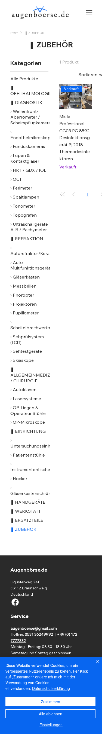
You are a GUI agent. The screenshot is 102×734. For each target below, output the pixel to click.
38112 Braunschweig (28, 588)
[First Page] (62, 194)
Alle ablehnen (50, 713)
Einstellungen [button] (51, 724)
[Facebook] (15, 602)
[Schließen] (94, 664)
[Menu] (89, 12)
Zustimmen (50, 701)
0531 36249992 (39, 634)
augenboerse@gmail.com (34, 628)
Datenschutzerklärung (51, 688)
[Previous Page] (73, 194)
